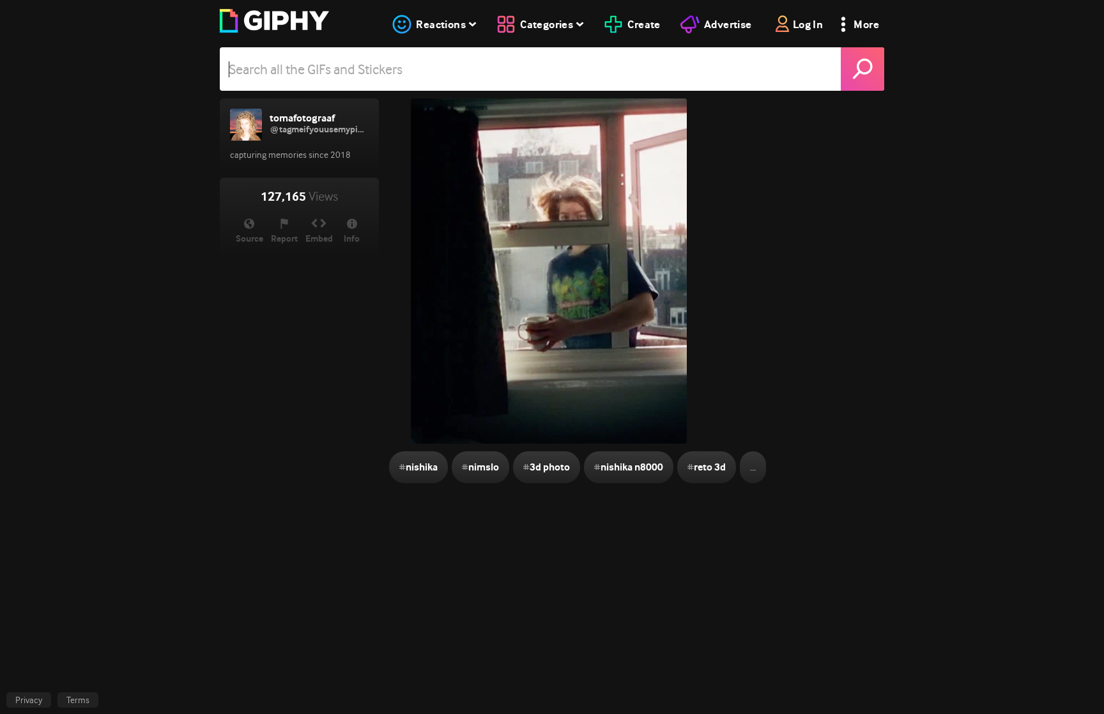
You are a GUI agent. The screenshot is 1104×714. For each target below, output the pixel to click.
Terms (77, 700)
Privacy (28, 700)
